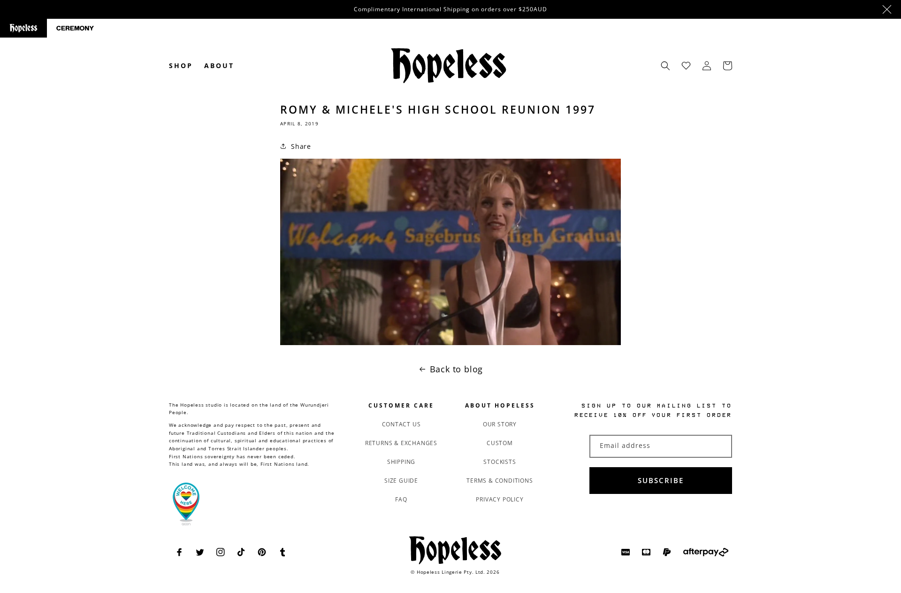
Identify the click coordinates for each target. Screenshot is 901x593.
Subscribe (661, 480)
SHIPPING (401, 462)
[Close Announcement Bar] (887, 9)
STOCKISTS (499, 462)
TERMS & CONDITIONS (499, 481)
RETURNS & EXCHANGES (401, 443)
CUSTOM (500, 443)
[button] (665, 65)
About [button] (219, 65)
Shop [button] (181, 65)
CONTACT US (401, 424)
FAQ (401, 499)
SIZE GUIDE (401, 481)
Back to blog (456, 369)
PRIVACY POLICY (499, 499)
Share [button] (301, 146)
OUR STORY (500, 424)
